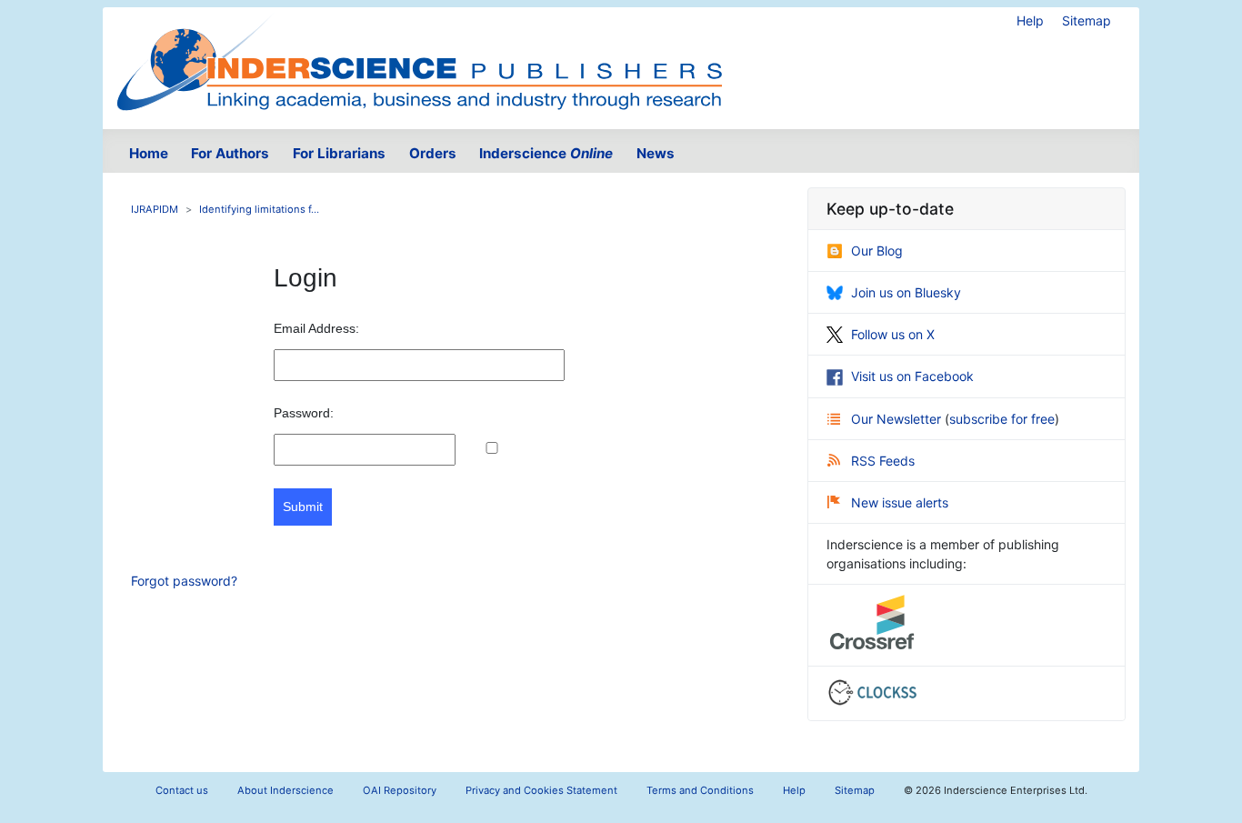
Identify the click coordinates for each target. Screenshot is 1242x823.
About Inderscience (285, 790)
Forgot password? (184, 580)
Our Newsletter (898, 419)
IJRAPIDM (154, 209)
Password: (304, 413)
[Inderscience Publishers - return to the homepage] (419, 61)
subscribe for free (1002, 419)
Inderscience (546, 153)
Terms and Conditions (700, 790)
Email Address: (316, 328)
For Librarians (339, 153)
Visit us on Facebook (912, 376)
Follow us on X (893, 334)
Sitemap (1086, 20)
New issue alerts (899, 502)
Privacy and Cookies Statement (541, 790)
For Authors (230, 153)
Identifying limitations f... (259, 209)
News (655, 153)
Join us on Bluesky (906, 292)
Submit (303, 506)
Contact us (181, 790)
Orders (432, 153)
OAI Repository (399, 790)
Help (1030, 20)
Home (148, 153)
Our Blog (877, 250)
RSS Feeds (883, 460)
